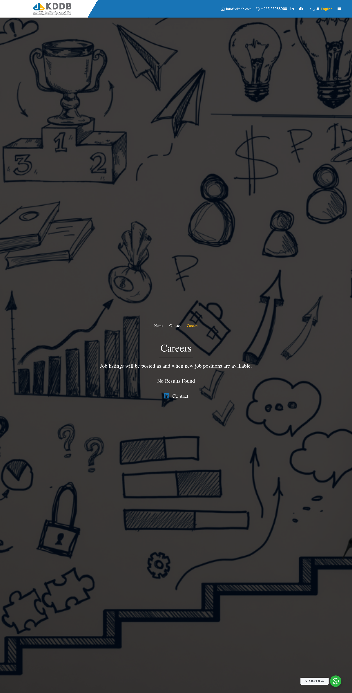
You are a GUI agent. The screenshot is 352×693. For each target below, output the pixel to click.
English (326, 9)
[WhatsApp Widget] (335, 681)
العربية (314, 9)
